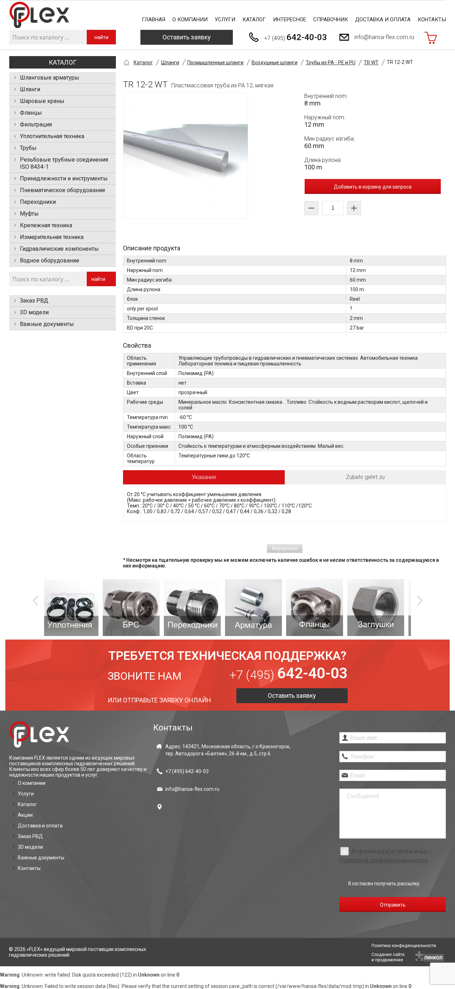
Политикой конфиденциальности (383, 860)
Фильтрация (36, 124)
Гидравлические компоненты (59, 248)
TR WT (371, 62)
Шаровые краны (42, 101)
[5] (258, 607)
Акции (25, 815)
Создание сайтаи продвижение (388, 957)
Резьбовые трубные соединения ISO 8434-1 (64, 163)
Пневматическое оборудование (62, 190)
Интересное (289, 19)
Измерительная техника (52, 237)
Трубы (28, 148)
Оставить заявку (186, 37)
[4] (196, 607)
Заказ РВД (34, 300)
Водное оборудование (49, 260)
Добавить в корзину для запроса (373, 187)
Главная (153, 19)
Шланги (30, 89)
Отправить (393, 905)
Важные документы (47, 324)
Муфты (29, 213)
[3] (135, 607)
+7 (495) (295, 37)
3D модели (34, 312)
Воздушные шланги (275, 62)
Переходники (38, 202)
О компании (190, 19)
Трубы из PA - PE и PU (330, 62)
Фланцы (31, 112)
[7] (380, 607)
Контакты (432, 19)
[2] (74, 607)
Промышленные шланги (215, 62)
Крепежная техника (46, 225)
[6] (319, 607)
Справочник (330, 19)
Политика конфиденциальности (403, 945)
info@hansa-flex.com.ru (384, 37)
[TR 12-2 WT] (185, 156)
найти (101, 37)
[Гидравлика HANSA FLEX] (39, 15)
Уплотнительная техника (52, 136)
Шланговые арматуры (49, 77)
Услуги (225, 19)
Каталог (254, 19)
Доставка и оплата (383, 19)
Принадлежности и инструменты (64, 178)
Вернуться (284, 548)
